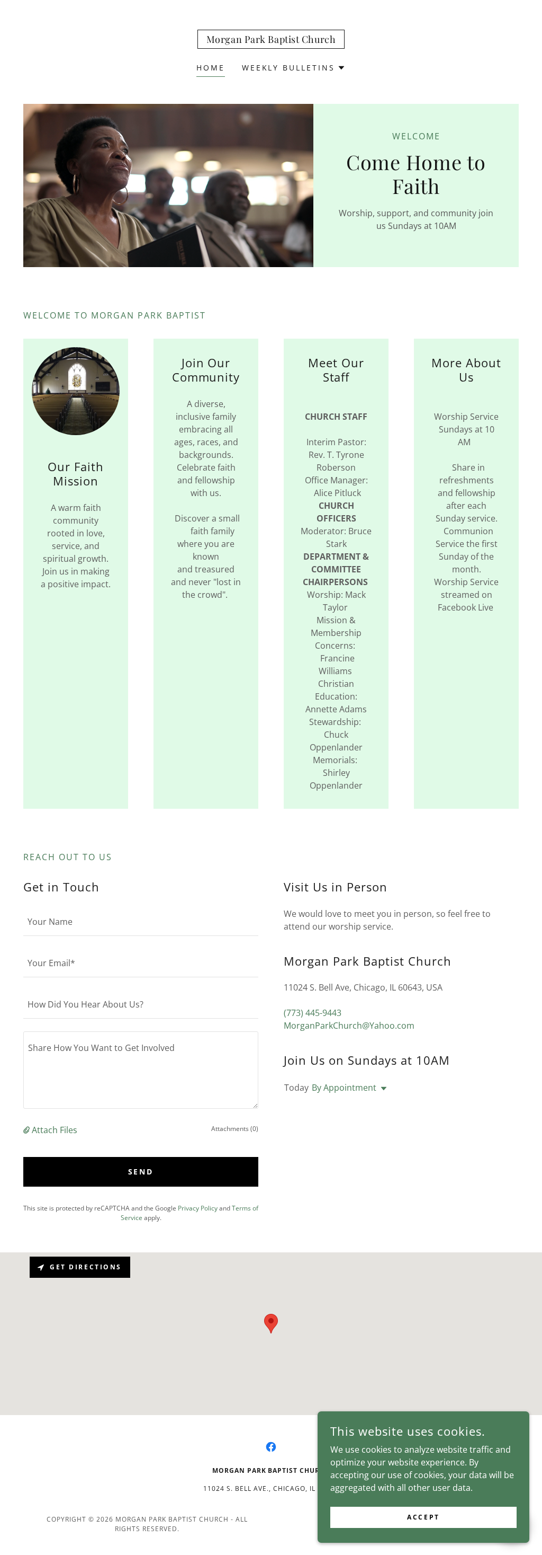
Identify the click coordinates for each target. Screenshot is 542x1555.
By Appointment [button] (344, 1087)
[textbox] (140, 921)
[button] (294, 67)
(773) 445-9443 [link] (312, 1013)
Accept (423, 1517)
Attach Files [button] (54, 1130)
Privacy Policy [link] (198, 1208)
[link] (271, 40)
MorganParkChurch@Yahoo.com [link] (349, 1025)
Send (141, 1172)
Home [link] (210, 68)
